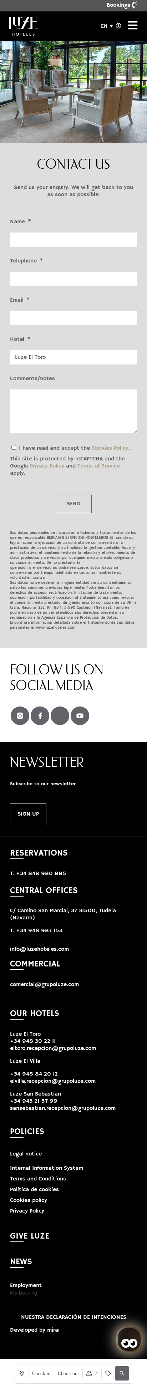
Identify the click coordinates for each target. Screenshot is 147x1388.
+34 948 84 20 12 (34, 1074)
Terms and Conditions (38, 1179)
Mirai (53, 1330)
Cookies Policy (110, 448)
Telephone (24, 261)
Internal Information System (46, 1168)
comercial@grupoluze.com (44, 984)
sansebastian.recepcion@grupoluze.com (63, 1108)
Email (17, 300)
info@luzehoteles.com (39, 949)
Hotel (18, 339)
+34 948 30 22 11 (33, 1041)
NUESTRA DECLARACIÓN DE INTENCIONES (73, 1317)
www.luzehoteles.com (55, 627)
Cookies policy (28, 1200)
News (21, 1261)
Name (18, 221)
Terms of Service (98, 466)
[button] (122, 1373)
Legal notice (26, 1154)
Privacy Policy (47, 466)
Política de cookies (34, 1189)
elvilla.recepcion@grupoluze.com (53, 1081)
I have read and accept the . (70, 461)
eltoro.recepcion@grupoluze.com (53, 1048)
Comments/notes (32, 378)
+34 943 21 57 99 (33, 1101)
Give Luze (29, 1236)
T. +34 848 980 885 (38, 873)
